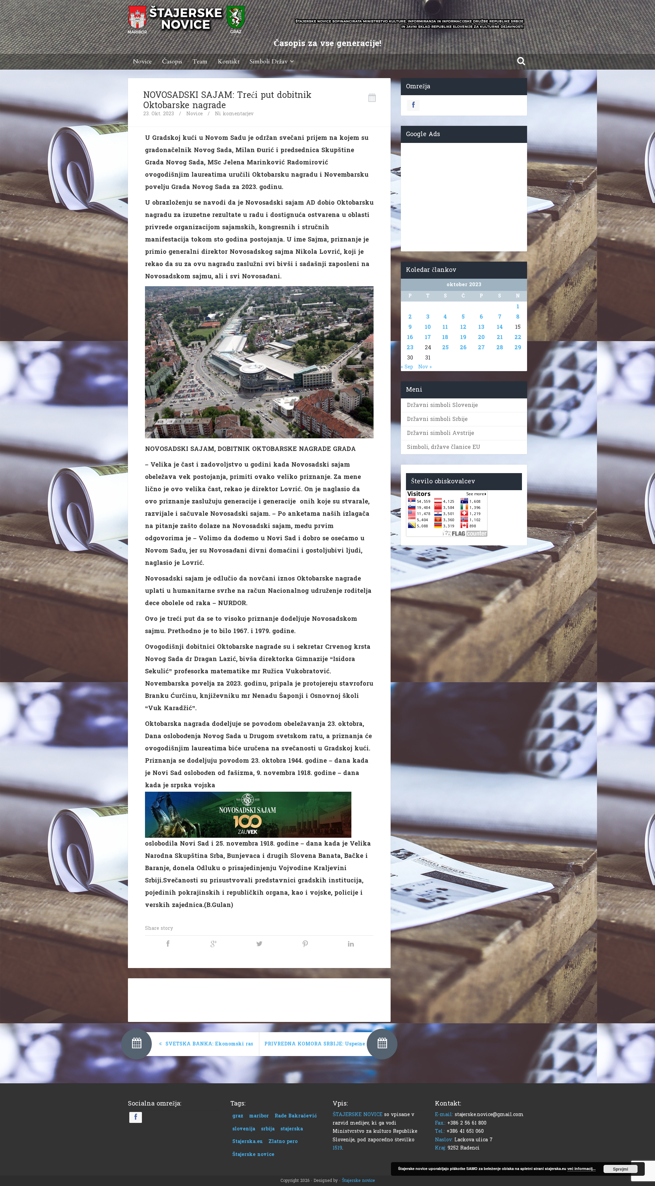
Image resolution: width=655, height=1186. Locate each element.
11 (445, 327)
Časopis (172, 61)
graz (237, 1116)
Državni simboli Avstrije (440, 433)
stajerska (291, 1129)
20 (481, 337)
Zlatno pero (282, 1141)
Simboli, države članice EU (443, 447)
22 (517, 337)
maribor (259, 1116)
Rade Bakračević (296, 1116)
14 (500, 327)
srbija (268, 1129)
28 (499, 347)
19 (463, 337)
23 (410, 347)
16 (410, 337)
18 (445, 337)
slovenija (243, 1129)
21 (500, 337)
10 (428, 327)
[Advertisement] (259, 998)
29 (517, 347)
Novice (142, 61)
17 (428, 337)
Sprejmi (620, 1169)
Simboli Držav (269, 61)
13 (481, 327)
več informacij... (581, 1168)
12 (463, 327)
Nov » (425, 367)
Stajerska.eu (247, 1141)
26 (463, 347)
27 (481, 347)
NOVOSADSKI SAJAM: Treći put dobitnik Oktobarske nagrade (227, 100)
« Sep (407, 367)
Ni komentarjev (234, 113)
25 (445, 347)
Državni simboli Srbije (437, 419)
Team (199, 61)
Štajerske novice (253, 1154)
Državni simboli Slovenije (442, 405)
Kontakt (228, 61)
